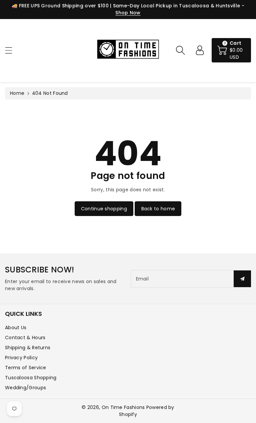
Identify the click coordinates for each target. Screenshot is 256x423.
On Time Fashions (123, 407)
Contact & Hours (25, 337)
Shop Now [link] (127, 12)
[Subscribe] (242, 278)
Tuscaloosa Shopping (31, 377)
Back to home (158, 208)
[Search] (180, 50)
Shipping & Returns (27, 347)
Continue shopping (104, 208)
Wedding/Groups (25, 387)
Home (17, 93)
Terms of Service (25, 367)
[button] (11, 50)
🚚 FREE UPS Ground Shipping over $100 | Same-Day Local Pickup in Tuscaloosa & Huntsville (126, 5)
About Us (15, 327)
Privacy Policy (21, 357)
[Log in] (199, 50)
